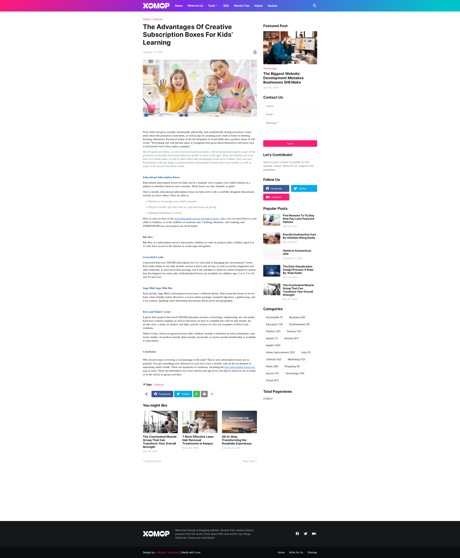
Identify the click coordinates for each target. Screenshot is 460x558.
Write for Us (195, 5)
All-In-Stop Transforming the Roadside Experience (237, 440)
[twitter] (305, 534)
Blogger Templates (168, 552)
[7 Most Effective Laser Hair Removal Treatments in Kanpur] (199, 422)
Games (272, 338)
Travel (272, 380)
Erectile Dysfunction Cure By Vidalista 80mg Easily (299, 236)
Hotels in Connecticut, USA (297, 252)
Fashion (273, 331)
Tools (211, 5)
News (272, 366)
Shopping (292, 366)
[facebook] (297, 534)
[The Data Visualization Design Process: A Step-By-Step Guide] (271, 271)
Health (273, 345)
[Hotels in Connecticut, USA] (271, 254)
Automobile (274, 317)
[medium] (314, 534)
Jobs (306, 352)
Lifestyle (157, 19)
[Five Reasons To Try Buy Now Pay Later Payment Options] (271, 220)
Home (179, 5)
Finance (294, 331)
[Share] (254, 52)
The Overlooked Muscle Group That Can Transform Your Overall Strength (160, 442)
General (291, 338)
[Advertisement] (290, 461)
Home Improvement (280, 352)
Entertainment (299, 324)
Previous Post (153, 461)
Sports (272, 373)
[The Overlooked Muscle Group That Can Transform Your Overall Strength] (160, 422)
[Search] (314, 6)
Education (274, 324)
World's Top (241, 5)
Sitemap (312, 552)
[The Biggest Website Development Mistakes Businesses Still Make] (290, 47)
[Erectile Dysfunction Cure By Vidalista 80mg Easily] (271, 238)
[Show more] (212, 394)
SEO (226, 5)
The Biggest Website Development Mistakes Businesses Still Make (283, 77)
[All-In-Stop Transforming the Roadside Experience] (239, 422)
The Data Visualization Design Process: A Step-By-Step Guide (298, 270)
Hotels (258, 5)
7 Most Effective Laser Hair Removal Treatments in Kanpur (198, 440)
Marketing (296, 359)
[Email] (204, 394)
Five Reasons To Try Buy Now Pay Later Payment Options (298, 219)
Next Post (249, 461)
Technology (294, 373)
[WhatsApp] (196, 394)
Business (297, 317)
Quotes (272, 5)
